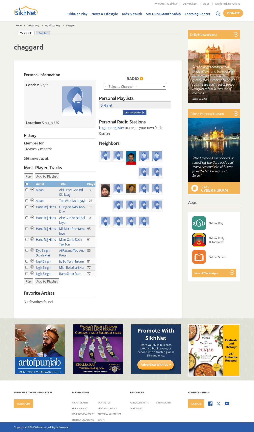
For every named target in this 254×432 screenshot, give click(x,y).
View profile (27, 32)
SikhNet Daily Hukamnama (216, 240)
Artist (40, 184)
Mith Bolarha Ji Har (72, 267)
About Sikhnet (80, 402)
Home (18, 25)
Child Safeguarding (83, 419)
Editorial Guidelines (109, 413)
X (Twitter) (218, 404)
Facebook (210, 403)
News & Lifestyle (104, 13)
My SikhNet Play (52, 25)
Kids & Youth (132, 13)
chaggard (70, 25)
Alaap (40, 190)
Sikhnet (106, 105)
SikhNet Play (77, 13)
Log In (101, 419)
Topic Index (136, 408)
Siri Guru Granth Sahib (163, 13)
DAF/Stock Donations (227, 3)
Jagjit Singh (43, 261)
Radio (133, 78)
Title (62, 184)
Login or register (111, 127)
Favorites (43, 32)
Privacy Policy (80, 408)
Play (28, 176)
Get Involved (163, 402)
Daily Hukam (190, 3)
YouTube (227, 403)
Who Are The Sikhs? (165, 3)
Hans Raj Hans (46, 207)
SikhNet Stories (217, 257)
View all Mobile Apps (206, 273)
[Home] (26, 14)
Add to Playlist (47, 176)
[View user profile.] (77, 101)
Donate (233, 13)
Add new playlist (133, 112)
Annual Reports (139, 402)
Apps (206, 3)
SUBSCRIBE (23, 403)
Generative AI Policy (83, 413)
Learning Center (197, 13)
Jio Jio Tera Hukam (71, 261)
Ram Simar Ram (70, 273)
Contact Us (104, 402)
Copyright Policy (107, 408)
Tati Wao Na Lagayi (72, 201)
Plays (91, 184)
